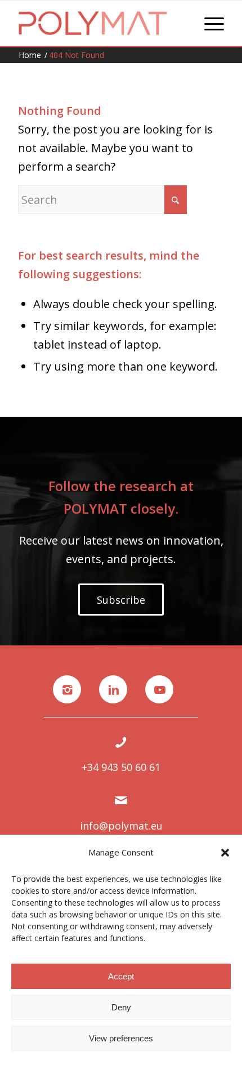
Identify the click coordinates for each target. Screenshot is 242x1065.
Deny (121, 1007)
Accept (121, 976)
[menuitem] (208, 23)
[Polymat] (100, 23)
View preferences (121, 1038)
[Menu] (208, 23)
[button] (225, 852)
